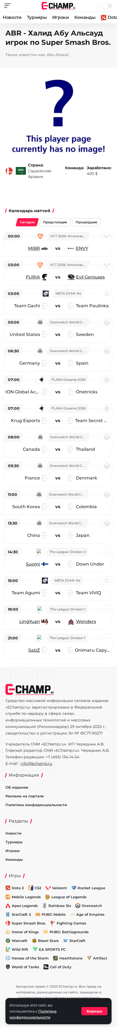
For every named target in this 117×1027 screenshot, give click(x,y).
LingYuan (29, 621)
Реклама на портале (24, 796)
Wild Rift (20, 949)
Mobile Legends (26, 897)
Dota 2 (18, 888)
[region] (58, 445)
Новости (12, 17)
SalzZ (34, 650)
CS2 (38, 888)
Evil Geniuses (90, 277)
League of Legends (69, 897)
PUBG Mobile (54, 914)
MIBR (34, 248)
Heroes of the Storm (30, 958)
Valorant (59, 888)
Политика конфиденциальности (36, 805)
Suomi (33, 564)
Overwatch (92, 905)
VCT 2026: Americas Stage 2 (69, 236)
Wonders (86, 621)
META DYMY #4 (68, 293)
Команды (85, 17)
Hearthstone (70, 958)
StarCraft (77, 940)
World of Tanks (25, 967)
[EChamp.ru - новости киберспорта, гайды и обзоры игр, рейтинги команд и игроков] (59, 5)
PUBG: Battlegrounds (69, 932)
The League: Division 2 (68, 552)
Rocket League (91, 888)
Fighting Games (71, 923)
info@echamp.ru (36, 763)
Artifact (100, 958)
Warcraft (19, 940)
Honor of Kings (25, 932)
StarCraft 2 (21, 914)
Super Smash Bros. (29, 923)
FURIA (33, 277)
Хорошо (94, 1011)
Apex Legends (25, 905)
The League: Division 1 (67, 609)
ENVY (82, 248)
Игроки (60, 17)
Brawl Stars (48, 940)
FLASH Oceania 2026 (68, 380)
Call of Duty (61, 967)
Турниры (37, 17)
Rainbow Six (59, 905)
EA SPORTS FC (52, 949)
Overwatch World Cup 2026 (69, 322)
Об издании (16, 787)
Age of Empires (90, 914)
